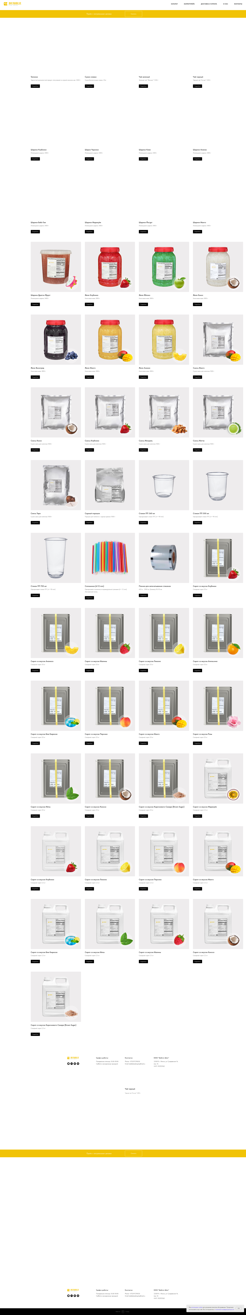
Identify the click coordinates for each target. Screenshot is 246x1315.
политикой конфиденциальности (224, 1309)
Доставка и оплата (209, 4)
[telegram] (71, 1063)
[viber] (75, 1063)
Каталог (174, 4)
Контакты (238, 4)
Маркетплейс (189, 4)
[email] (78, 1063)
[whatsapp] (68, 1063)
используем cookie (196, 1307)
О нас (225, 4)
